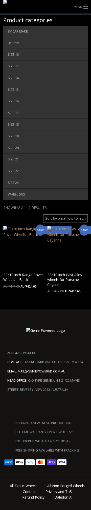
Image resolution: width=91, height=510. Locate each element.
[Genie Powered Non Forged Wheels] (45, 6)
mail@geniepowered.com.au (41, 371)
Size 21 (13, 159)
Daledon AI (63, 497)
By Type (14, 42)
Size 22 (13, 171)
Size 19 (13, 136)
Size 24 (13, 182)
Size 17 (13, 112)
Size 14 (13, 78)
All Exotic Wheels (23, 485)
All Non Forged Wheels (66, 485)
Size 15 (13, 89)
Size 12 (13, 66)
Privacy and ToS (59, 491)
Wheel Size (17, 194)
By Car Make (18, 31)
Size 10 (13, 54)
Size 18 (13, 124)
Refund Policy (33, 497)
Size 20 (13, 147)
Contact (29, 491)
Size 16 (13, 101)
